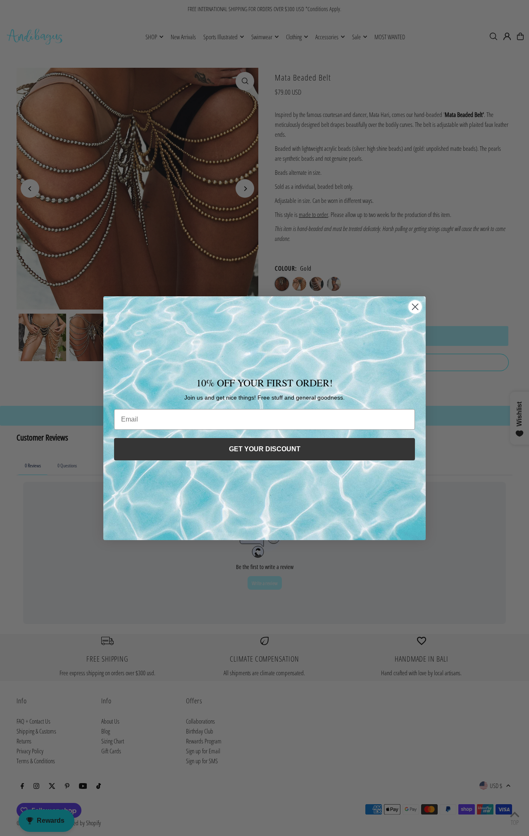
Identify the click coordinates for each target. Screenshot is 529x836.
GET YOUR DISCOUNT (264, 449)
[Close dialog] (415, 307)
